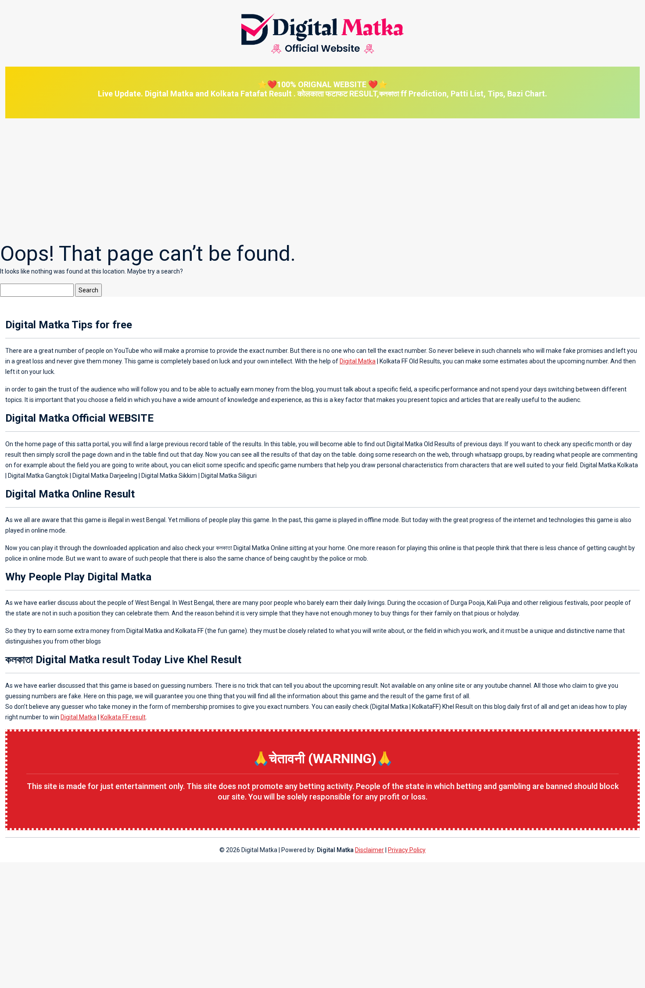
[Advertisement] (263, 179)
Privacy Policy (407, 849)
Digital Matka (358, 361)
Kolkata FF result (123, 717)
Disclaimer (369, 849)
